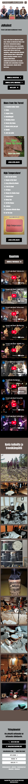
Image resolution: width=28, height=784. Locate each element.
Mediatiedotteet (21, 767)
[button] (25, 2)
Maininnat (17, 769)
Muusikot (11, 769)
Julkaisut (13, 767)
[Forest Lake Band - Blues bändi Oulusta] (12, 2)
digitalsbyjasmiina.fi (14, 782)
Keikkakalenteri (6, 767)
